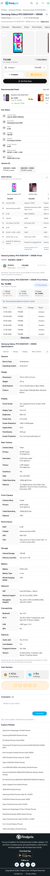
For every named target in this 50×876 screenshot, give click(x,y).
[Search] (31, 3)
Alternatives (16, 27)
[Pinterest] (33, 865)
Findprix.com (24, 871)
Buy (32, 99)
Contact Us (18, 874)
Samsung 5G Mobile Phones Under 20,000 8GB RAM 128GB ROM (24, 746)
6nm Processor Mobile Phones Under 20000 (18, 752)
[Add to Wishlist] (4, 34)
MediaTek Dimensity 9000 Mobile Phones (17, 814)
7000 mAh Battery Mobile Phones (14, 829)
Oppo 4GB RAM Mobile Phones (14, 762)
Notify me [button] (38, 75)
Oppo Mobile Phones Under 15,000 (15, 804)
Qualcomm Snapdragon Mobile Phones (16, 730)
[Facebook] (17, 865)
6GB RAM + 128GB (14, 260)
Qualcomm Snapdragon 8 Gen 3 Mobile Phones (19, 809)
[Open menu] (2, 3)
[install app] (48, 3)
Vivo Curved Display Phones (12, 824)
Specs (47, 27)
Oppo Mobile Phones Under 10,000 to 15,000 (18, 819)
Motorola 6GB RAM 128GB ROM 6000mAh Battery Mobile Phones (23, 773)
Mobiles (4, 10)
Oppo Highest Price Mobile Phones (15, 784)
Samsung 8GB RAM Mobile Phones (15, 735)
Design (15, 351)
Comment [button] (39, 713)
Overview (5, 27)
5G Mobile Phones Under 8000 (13, 740)
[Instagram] (22, 865)
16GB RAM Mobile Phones (12, 789)
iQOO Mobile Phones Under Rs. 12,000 (16, 757)
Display (25, 351)
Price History (37, 27)
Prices (26, 27)
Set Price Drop (26, 81)
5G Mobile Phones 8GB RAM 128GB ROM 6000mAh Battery (24, 780)
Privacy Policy (31, 874)
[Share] (47, 14)
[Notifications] (37, 3)
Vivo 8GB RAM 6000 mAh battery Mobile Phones (20, 767)
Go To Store (41, 265)
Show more (25, 338)
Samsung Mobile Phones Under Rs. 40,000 (18, 794)
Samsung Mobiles (15, 10)
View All (46, 90)
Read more (45, 22)
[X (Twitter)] (28, 865)
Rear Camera (36, 351)
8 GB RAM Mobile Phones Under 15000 (16, 799)
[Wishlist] (43, 3)
